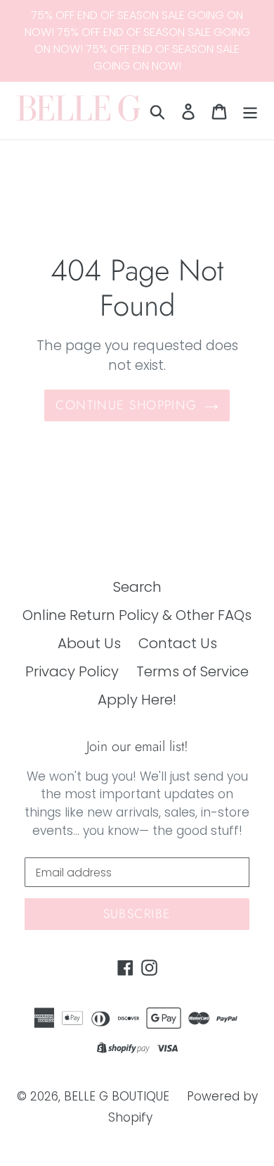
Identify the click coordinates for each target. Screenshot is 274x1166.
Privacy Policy (72, 671)
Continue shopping (126, 405)
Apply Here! (137, 699)
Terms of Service (192, 671)
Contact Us (177, 643)
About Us (89, 643)
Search (137, 587)
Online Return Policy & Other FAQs (137, 615)
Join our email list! (137, 746)
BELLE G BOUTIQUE (116, 1096)
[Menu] (250, 110)
